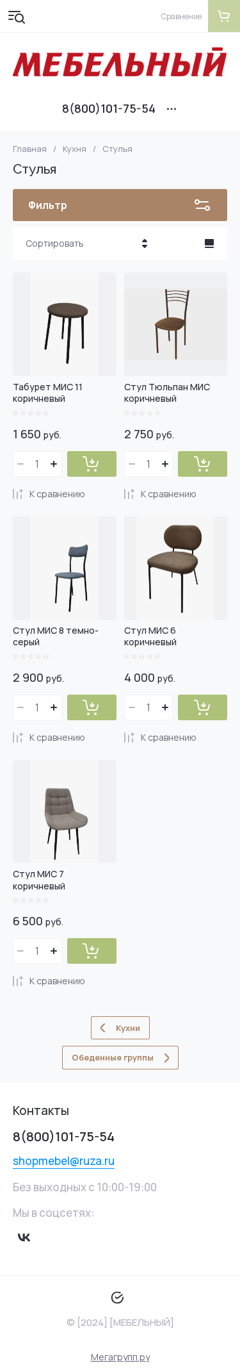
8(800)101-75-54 (109, 108)
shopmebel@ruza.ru (64, 1160)
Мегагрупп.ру (120, 1357)
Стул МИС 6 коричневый (150, 636)
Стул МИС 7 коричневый (39, 879)
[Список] (209, 243)
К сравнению (57, 494)
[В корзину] (91, 464)
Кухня (74, 149)
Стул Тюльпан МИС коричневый (167, 392)
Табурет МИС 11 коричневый (48, 392)
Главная (30, 149)
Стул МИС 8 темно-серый (56, 636)
